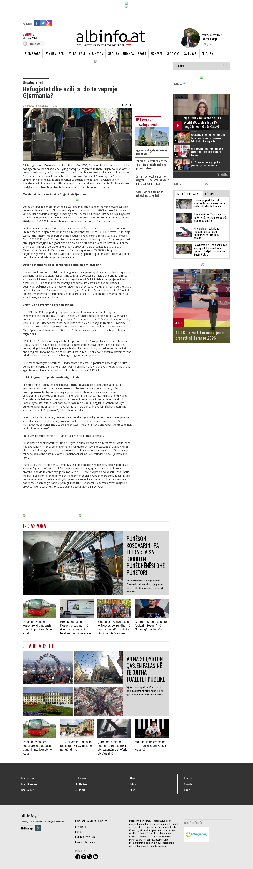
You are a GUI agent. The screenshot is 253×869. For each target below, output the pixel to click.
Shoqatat (173, 53)
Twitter (43, 23)
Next (226, 273)
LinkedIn (55, 23)
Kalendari (191, 53)
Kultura (113, 53)
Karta (78, 832)
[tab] (189, 194)
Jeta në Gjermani (29, 784)
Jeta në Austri (54, 53)
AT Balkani (80, 790)
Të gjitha (208, 44)
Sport (142, 53)
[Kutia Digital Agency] (38, 828)
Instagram (49, 23)
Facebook (37, 23)
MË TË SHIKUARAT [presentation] (188, 194)
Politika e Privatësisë (85, 837)
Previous (219, 273)
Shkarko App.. (35, 43)
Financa (128, 53)
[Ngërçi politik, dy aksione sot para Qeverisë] (152, 136)
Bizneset (156, 53)
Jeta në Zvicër (27, 778)
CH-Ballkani (81, 784)
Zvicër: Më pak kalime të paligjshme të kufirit (149, 193)
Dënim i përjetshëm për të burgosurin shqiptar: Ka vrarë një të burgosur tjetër (152, 180)
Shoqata (188, 784)
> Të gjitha (221, 174)
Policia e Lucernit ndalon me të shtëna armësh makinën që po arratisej (151, 164)
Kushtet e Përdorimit (85, 842)
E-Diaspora (33, 53)
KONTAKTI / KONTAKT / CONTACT (91, 821)
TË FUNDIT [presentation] (211, 194)
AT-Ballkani (77, 53)
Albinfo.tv (96, 53)
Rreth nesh (80, 826)
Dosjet (187, 790)
